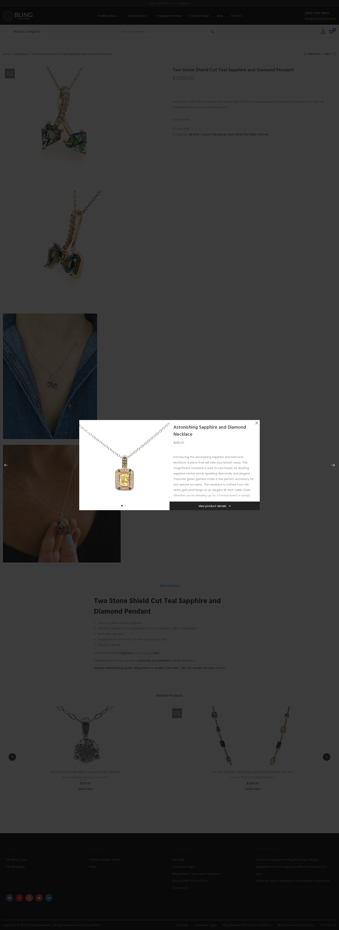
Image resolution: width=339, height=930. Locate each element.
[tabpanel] (124, 465)
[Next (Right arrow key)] (333, 465)
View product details (212, 506)
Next (165, 465)
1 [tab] (122, 506)
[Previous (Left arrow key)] (6, 465)
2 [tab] (126, 506)
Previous (83, 465)
